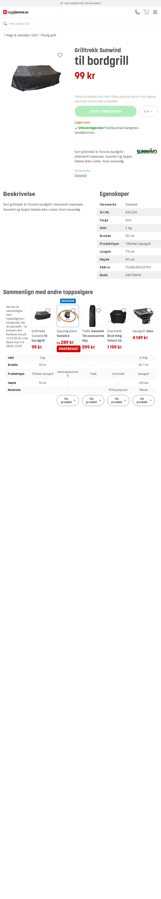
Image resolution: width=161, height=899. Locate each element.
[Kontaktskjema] (137, 12)
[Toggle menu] (155, 12)
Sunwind (80, 175)
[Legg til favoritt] (60, 55)
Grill (35, 35)
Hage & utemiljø (17, 35)
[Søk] (5, 24)
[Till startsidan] (15, 12)
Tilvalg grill (48, 35)
